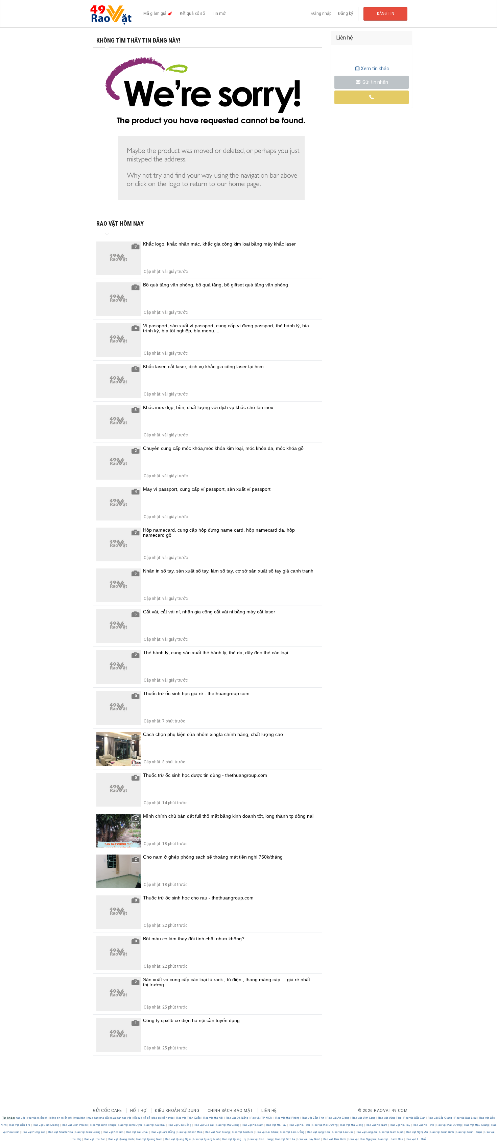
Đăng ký (345, 13)
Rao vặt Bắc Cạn (414, 1117)
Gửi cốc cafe (107, 1110)
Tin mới (219, 13)
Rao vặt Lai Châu (137, 1132)
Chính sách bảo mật (230, 1110)
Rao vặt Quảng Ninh (206, 1139)
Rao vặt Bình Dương (46, 1124)
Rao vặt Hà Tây (276, 1124)
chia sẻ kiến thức (162, 1117)
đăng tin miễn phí (61, 1117)
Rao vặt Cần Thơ (313, 1117)
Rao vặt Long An (366, 1132)
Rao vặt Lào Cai (343, 1132)
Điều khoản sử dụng (177, 1110)
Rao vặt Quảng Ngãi (178, 1139)
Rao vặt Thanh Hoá (390, 1139)
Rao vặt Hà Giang (227, 1124)
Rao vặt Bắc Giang (440, 1117)
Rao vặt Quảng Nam (149, 1139)
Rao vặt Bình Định (130, 1124)
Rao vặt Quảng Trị (234, 1139)
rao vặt (20, 1117)
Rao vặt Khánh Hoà (60, 1132)
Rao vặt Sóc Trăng (260, 1139)
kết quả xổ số (141, 1117)
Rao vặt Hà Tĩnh (299, 1124)
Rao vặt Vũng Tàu (389, 1117)
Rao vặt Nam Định (391, 1132)
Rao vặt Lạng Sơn (318, 1132)
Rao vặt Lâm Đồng (163, 1132)
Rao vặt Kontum (113, 1132)
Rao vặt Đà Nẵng (237, 1117)
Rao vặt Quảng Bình (121, 1139)
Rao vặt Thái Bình (334, 1139)
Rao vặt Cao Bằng (179, 1124)
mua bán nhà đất (98, 1117)
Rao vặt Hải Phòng (288, 1117)
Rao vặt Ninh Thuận (469, 1132)
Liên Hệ (269, 1110)
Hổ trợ (138, 1110)
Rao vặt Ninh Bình (442, 1132)
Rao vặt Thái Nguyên (362, 1139)
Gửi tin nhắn (374, 82)
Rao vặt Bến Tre (19, 1124)
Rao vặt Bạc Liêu (465, 1117)
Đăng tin (385, 13)
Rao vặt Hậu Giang (476, 1124)
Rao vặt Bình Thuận (103, 1124)
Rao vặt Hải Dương (325, 1124)
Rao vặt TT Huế (415, 1139)
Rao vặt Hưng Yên (33, 1132)
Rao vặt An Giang (338, 1117)
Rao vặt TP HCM (262, 1117)
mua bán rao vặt (120, 1117)
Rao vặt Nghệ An (417, 1132)
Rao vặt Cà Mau (154, 1124)
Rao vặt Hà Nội (213, 1117)
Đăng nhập (321, 13)
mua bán (79, 1117)
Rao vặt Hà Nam (252, 1124)
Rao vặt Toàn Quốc (188, 1117)
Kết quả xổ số (192, 13)
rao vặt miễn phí (37, 1117)
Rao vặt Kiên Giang (87, 1132)
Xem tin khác (375, 68)
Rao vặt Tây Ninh (309, 1139)
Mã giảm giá (155, 13)
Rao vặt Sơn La (285, 1139)
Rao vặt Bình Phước (75, 1124)
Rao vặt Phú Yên (94, 1139)
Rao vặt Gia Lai (204, 1124)
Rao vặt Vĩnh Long (363, 1117)
